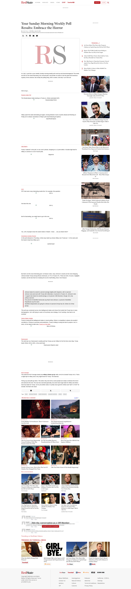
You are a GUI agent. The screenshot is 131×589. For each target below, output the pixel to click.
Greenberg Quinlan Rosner (28, 236)
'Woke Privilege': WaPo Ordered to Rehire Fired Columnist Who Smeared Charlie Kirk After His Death (95, 202)
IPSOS (60, 394)
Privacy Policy (89, 586)
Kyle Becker (43, 490)
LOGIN (103, 2)
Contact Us (62, 580)
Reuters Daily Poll (26, 95)
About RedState (63, 578)
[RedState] (27, 2)
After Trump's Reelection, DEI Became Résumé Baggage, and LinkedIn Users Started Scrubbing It (95, 230)
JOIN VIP (97, 2)
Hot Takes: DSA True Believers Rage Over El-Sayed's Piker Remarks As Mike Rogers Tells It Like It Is (69, 507)
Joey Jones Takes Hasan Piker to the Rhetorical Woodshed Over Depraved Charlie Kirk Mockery (95, 148)
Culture (74, 583)
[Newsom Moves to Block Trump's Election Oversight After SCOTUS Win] (95, 84)
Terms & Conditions (90, 583)
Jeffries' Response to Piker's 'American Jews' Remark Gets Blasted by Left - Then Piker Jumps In (95, 174)
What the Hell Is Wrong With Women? (29, 559)
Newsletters (101, 583)
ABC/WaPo (24, 146)
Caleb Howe (25, 31)
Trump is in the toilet (44, 324)
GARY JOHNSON (42, 394)
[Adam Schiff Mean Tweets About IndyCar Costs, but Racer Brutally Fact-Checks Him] (70, 479)
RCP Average (25, 372)
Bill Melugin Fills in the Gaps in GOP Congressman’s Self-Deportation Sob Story (54, 559)
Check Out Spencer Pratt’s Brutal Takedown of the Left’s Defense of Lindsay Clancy (98, 559)
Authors (37, 2)
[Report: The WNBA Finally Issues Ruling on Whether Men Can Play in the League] (50, 479)
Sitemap (99, 580)
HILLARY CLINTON (52, 394)
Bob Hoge (63, 490)
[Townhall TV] (70, 2)
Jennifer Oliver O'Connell (66, 511)
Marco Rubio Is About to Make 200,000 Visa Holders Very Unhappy (49, 506)
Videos (52, 2)
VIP (60, 586)
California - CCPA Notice (103, 578)
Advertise (87, 580)
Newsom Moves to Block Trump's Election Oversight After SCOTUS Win (95, 95)
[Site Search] (108, 2)
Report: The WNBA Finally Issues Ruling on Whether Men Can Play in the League (50, 487)
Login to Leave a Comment (50, 526)
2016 (26, 394)
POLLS (64, 394)
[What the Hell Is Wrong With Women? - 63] (31, 549)
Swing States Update (27, 318)
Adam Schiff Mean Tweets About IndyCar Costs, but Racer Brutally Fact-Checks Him (70, 487)
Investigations (76, 578)
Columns (74, 586)
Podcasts (45, 2)
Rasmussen (24, 339)
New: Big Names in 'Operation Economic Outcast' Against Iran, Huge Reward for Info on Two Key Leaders (30, 507)
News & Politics (76, 580)
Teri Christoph (24, 490)
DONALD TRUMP (33, 394)
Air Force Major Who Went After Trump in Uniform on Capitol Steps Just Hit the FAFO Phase (30, 487)
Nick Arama (23, 511)
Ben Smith (95, 232)
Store (58, 2)
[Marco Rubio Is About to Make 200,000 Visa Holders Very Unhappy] (50, 498)
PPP (22, 189)
